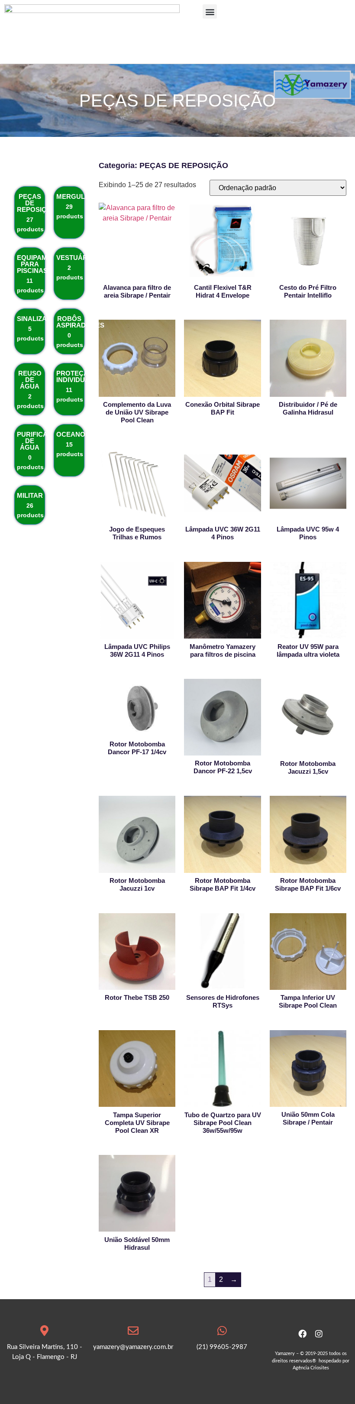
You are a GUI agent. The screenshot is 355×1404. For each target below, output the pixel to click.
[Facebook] (302, 1333)
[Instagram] (319, 1333)
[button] (210, 11)
